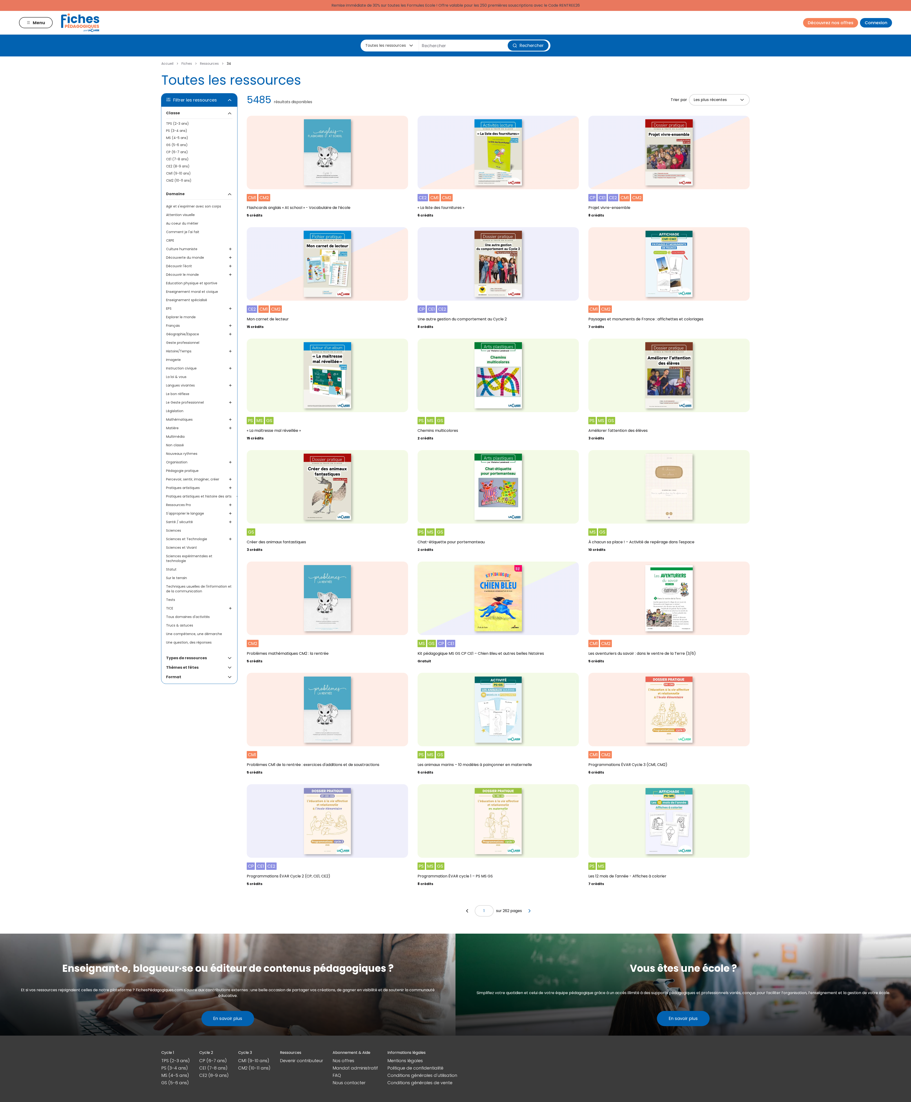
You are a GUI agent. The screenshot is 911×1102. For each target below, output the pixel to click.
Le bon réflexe (177, 394)
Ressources (209, 63)
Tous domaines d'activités (188, 616)
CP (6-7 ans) (177, 152)
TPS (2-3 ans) (177, 123)
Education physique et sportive (191, 283)
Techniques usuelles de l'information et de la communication (199, 589)
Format (173, 677)
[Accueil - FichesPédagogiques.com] (80, 22)
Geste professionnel (182, 342)
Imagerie (173, 359)
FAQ (337, 1075)
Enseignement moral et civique (192, 291)
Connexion (876, 23)
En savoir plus (227, 1018)
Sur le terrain (176, 578)
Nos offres (343, 1061)
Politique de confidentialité (415, 1068)
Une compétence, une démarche (194, 634)
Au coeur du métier (182, 223)
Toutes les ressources (385, 45)
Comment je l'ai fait (182, 232)
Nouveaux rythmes (181, 453)
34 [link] (229, 63)
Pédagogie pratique (182, 470)
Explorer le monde (181, 317)
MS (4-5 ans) (177, 137)
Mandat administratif (355, 1068)
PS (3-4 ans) (176, 130)
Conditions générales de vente (419, 1083)
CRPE (170, 240)
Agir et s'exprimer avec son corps (193, 206)
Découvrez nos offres (830, 23)
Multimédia (175, 436)
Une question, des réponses (189, 642)
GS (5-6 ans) (177, 145)
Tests (170, 599)
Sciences (173, 530)
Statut (171, 569)
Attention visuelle (180, 214)
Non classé (175, 445)
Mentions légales (405, 1061)
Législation (174, 411)
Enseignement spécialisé (186, 300)
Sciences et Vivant (181, 547)
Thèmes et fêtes (182, 667)
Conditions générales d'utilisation (422, 1075)
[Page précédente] (467, 911)
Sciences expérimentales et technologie (189, 558)
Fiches (186, 63)
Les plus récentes (710, 99)
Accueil (167, 63)
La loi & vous (176, 376)
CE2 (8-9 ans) (178, 166)
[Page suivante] (529, 911)
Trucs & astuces (179, 625)
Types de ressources (186, 658)
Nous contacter (349, 1083)
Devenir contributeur (301, 1061)
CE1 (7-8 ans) (177, 159)
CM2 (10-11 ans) (178, 180)
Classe (173, 113)
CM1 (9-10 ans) (178, 173)
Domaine (175, 194)
